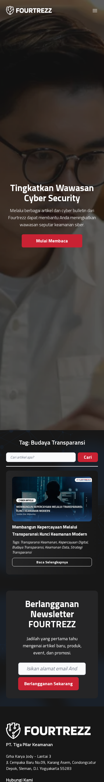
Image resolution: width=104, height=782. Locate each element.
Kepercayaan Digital (73, 542)
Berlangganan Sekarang (48, 683)
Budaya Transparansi (27, 547)
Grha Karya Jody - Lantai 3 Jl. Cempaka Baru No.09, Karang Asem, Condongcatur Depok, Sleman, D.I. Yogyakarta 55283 (51, 762)
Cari (88, 457)
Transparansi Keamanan (38, 542)
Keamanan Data (57, 547)
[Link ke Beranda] (29, 10)
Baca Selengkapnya (52, 562)
